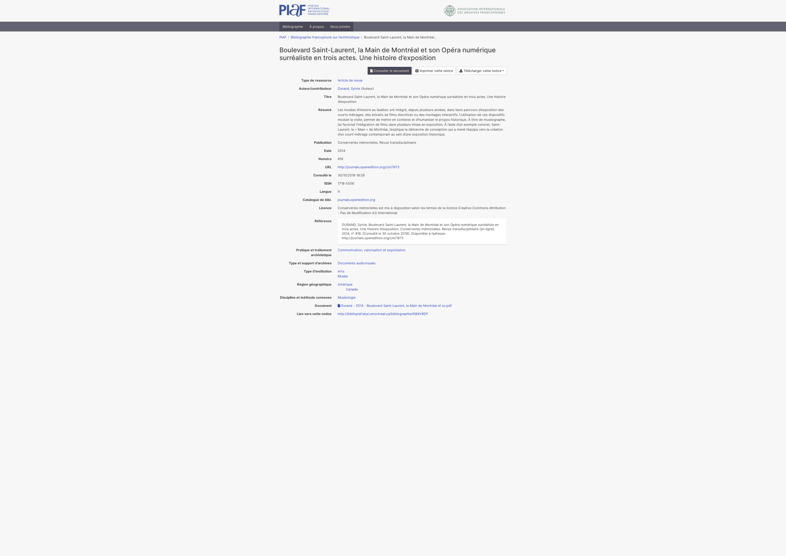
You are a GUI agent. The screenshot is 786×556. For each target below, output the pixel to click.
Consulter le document (391, 71)
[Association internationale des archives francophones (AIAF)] (475, 11)
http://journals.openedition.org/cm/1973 (368, 167)
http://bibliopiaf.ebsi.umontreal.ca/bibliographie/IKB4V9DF (383, 314)
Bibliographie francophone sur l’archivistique (325, 37)
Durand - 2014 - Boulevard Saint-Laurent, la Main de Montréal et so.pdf (396, 306)
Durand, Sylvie (349, 88)
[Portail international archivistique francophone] (304, 11)
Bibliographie (293, 27)
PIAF (282, 37)
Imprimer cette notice (436, 71)
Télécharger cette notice (482, 71)
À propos (316, 27)
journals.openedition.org (356, 200)
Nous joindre (340, 27)
